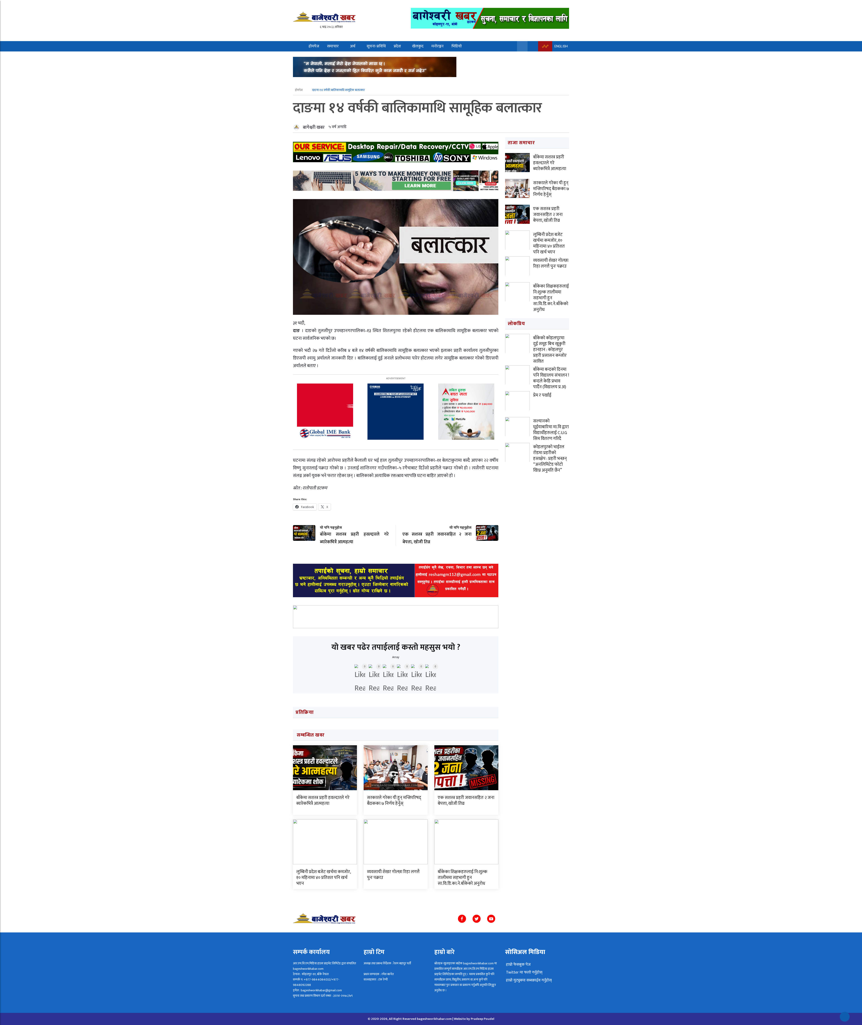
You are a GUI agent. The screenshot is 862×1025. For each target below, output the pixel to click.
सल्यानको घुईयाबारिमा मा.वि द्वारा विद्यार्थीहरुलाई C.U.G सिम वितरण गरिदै (551, 429)
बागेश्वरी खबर (314, 127)
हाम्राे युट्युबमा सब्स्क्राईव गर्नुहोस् (528, 980)
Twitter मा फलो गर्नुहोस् (523, 972)
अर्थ (352, 46)
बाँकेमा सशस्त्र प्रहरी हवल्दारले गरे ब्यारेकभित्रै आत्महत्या (323, 800)
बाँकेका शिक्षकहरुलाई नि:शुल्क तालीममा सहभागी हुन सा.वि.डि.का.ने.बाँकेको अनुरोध (462, 877)
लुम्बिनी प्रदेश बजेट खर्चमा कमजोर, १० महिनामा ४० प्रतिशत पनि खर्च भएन (323, 877)
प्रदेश (397, 46)
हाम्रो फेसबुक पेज (518, 964)
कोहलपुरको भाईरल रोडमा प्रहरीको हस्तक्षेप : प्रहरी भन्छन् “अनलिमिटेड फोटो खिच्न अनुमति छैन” (550, 458)
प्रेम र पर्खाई (542, 395)
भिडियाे (456, 46)
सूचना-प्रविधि (376, 46)
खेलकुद (418, 46)
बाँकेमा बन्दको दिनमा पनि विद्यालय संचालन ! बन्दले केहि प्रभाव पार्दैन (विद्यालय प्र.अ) (551, 378)
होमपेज (314, 46)
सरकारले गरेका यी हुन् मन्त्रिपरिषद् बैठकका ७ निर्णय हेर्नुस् (394, 800)
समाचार (333, 46)
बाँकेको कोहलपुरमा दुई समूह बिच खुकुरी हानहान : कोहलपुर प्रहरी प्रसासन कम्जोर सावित (550, 349)
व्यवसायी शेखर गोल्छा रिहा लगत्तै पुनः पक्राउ (393, 874)
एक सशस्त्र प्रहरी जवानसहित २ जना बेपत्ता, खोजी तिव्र (466, 800)
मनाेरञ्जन (437, 46)
